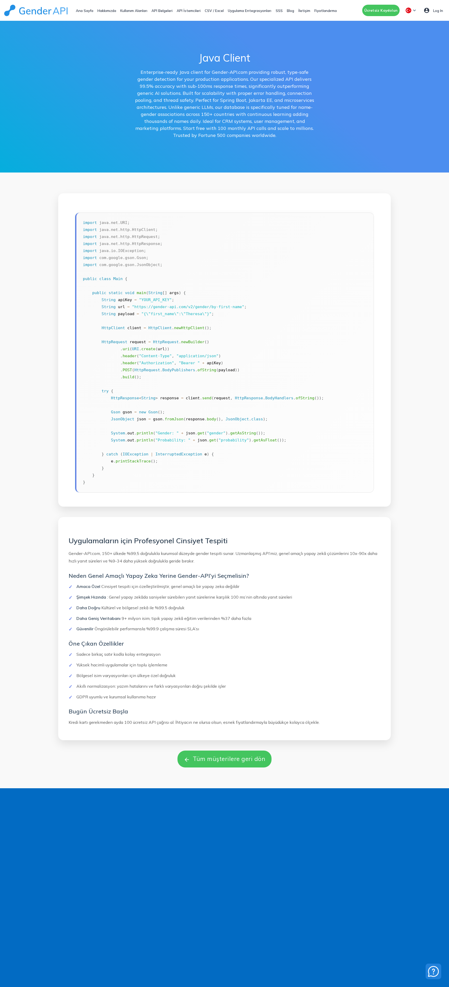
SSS (279, 10)
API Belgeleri (162, 10)
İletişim (304, 10)
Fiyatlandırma (325, 10)
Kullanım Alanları (133, 10)
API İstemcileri (189, 10)
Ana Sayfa (84, 10)
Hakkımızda (106, 10)
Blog (290, 10)
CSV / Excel (214, 10)
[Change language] (411, 10)
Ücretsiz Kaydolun (381, 10)
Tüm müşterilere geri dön (225, 759)
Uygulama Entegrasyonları (249, 10)
